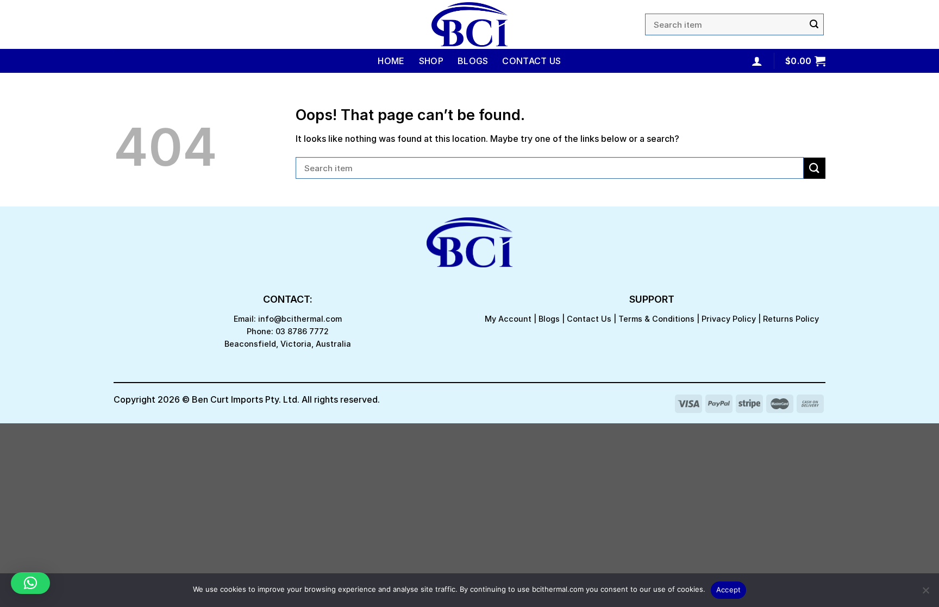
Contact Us (531, 60)
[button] (30, 583)
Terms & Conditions (656, 318)
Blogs (473, 60)
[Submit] (814, 24)
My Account (508, 318)
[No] (925, 593)
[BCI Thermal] (469, 24)
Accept (728, 589)
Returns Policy (791, 318)
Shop (431, 60)
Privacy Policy (729, 318)
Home (391, 60)
